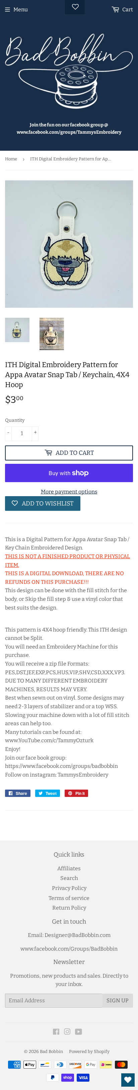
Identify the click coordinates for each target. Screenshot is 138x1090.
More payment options (69, 491)
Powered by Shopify (89, 1051)
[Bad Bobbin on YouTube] (78, 1032)
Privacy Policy (69, 888)
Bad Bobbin (51, 1051)
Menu (20, 9)
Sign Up (118, 1000)
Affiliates (69, 868)
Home (11, 158)
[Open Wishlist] (128, 1080)
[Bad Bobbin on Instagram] (67, 1032)
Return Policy (69, 908)
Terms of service (69, 898)
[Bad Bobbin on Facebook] (56, 1032)
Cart (127, 9)
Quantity (14, 420)
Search (69, 878)
